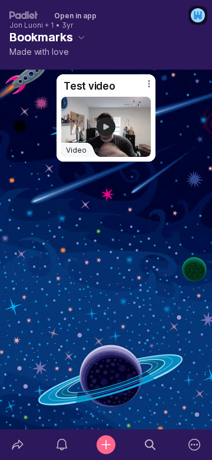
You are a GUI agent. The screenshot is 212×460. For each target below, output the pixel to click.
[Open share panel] (17, 444)
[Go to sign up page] (197, 15)
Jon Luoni (26, 25)
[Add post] (106, 444)
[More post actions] (141, 88)
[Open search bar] (150, 445)
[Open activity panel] (62, 444)
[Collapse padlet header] (81, 37)
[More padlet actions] (195, 444)
